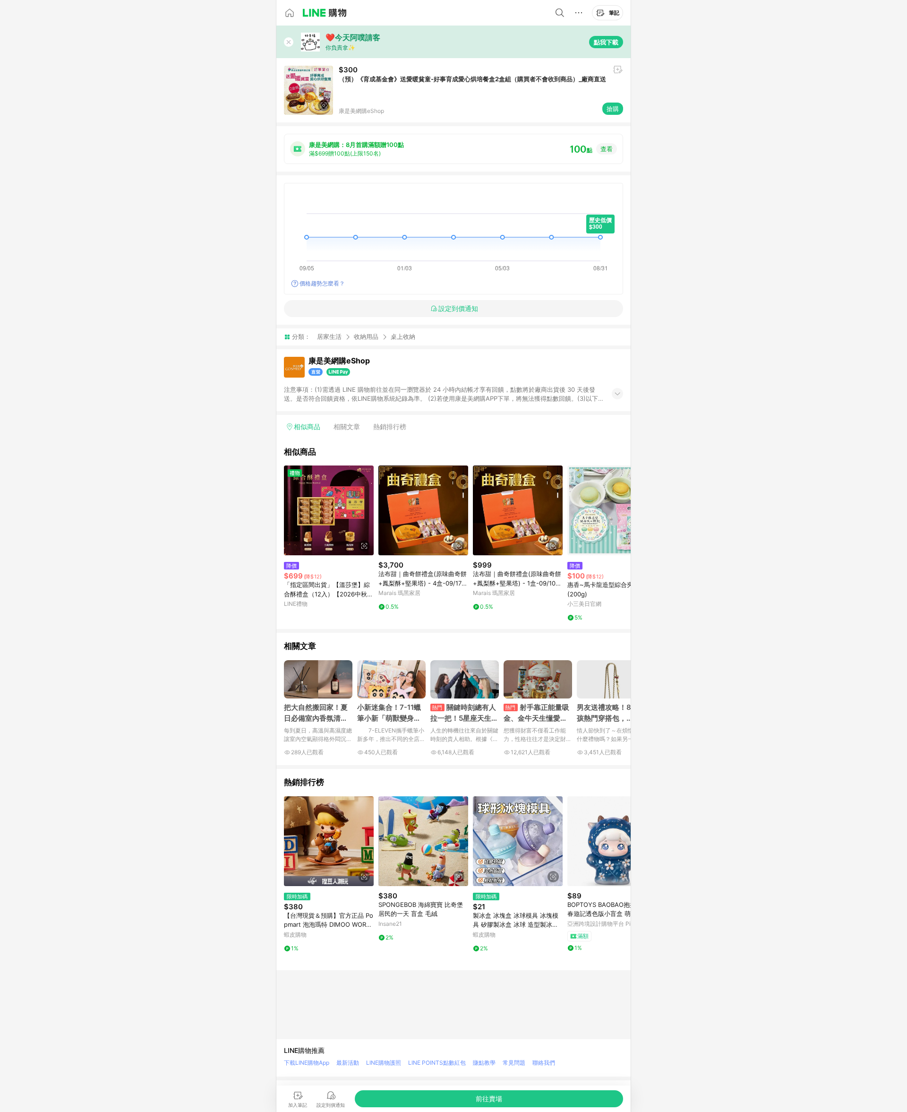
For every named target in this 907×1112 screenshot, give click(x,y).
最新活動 (347, 1062)
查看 (606, 149)
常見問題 (514, 1062)
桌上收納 (403, 336)
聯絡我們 (543, 1062)
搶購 (613, 108)
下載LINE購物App (306, 1062)
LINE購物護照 (383, 1062)
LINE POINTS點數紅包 (437, 1062)
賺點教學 (484, 1062)
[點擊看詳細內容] (329, 510)
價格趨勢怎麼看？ (322, 283)
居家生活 (329, 336)
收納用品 (366, 336)
